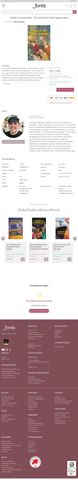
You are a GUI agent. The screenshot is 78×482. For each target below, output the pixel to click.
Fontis (21, 183)
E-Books (57, 397)
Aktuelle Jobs (59, 346)
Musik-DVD (5, 421)
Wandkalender (6, 441)
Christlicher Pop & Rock (9, 463)
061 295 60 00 (16, 1)
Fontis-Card (5, 359)
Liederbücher (32, 429)
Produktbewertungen (8, 377)
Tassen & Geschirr (60, 415)
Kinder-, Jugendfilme (8, 419)
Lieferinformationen (34, 379)
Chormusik (5, 465)
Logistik (4, 357)
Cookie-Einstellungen (8, 375)
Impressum (31, 338)
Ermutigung (32, 451)
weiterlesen (7, 84)
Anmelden (73, 1)
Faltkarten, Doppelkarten (36, 399)
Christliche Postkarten (35, 397)
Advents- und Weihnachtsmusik (11, 469)
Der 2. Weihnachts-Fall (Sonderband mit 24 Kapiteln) (14, 247)
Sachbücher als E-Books (62, 403)
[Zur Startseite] (9, 328)
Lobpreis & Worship (8, 461)
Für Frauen (31, 441)
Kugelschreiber (33, 405)
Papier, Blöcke (32, 407)
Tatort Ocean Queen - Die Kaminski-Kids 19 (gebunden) (61, 247)
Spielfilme (5, 417)
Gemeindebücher (33, 431)
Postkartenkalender (8, 443)
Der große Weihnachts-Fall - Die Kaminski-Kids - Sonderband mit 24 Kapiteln (39, 247)
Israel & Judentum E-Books (63, 401)
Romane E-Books (60, 399)
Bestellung (31, 377)
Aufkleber (31, 409)
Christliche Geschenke (62, 413)
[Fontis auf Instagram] (6, 349)
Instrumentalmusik (7, 467)
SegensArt (31, 401)
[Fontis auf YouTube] (3, 349)
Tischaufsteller (6, 447)
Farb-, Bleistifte (33, 403)
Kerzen (57, 419)
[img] (4, 21)
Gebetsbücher (32, 427)
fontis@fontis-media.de (65, 193)
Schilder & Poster (60, 421)
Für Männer (31, 443)
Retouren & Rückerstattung (36, 381)
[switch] (72, 474)
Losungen (5, 451)
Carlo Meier (36, 117)
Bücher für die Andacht (35, 425)
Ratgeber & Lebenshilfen (9, 403)
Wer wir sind (32, 330)
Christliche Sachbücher (35, 423)
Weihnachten (32, 449)
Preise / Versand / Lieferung (10, 373)
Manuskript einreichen (35, 336)
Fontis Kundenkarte (34, 383)
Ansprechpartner (33, 332)
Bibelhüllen (31, 421)
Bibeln (30, 419)
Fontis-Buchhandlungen (35, 334)
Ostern (30, 447)
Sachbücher (5, 401)
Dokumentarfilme (7, 415)
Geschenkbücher (60, 423)
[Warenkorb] (75, 5)
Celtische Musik (6, 472)
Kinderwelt (31, 445)
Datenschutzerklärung (8, 371)
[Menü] (75, 462)
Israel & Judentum (7, 405)
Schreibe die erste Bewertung (39, 311)
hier (59, 77)
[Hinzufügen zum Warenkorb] (23, 259)
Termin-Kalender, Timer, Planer (11, 445)
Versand (59, 73)
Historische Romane (8, 399)
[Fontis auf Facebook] (10, 349)
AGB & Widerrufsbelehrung (10, 369)
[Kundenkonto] (71, 6)
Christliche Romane (8, 397)
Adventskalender (7, 449)
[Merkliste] (66, 6)
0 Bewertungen (19, 22)
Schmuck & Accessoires (62, 417)
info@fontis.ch (24, 193)
